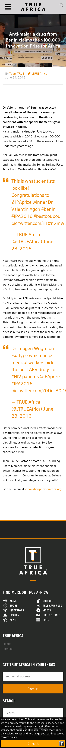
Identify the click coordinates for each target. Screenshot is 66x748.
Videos (47, 610)
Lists (46, 620)
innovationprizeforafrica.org (43, 489)
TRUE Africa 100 (52, 606)
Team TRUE (16, 74)
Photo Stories (51, 615)
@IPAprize (21, 202)
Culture (48, 601)
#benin (48, 210)
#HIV (16, 377)
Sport (13, 606)
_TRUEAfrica (39, 74)
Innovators (17, 610)
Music (13, 601)
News (13, 620)
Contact (9, 649)
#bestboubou (47, 217)
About (7, 644)
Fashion (14, 615)
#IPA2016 (22, 217)
